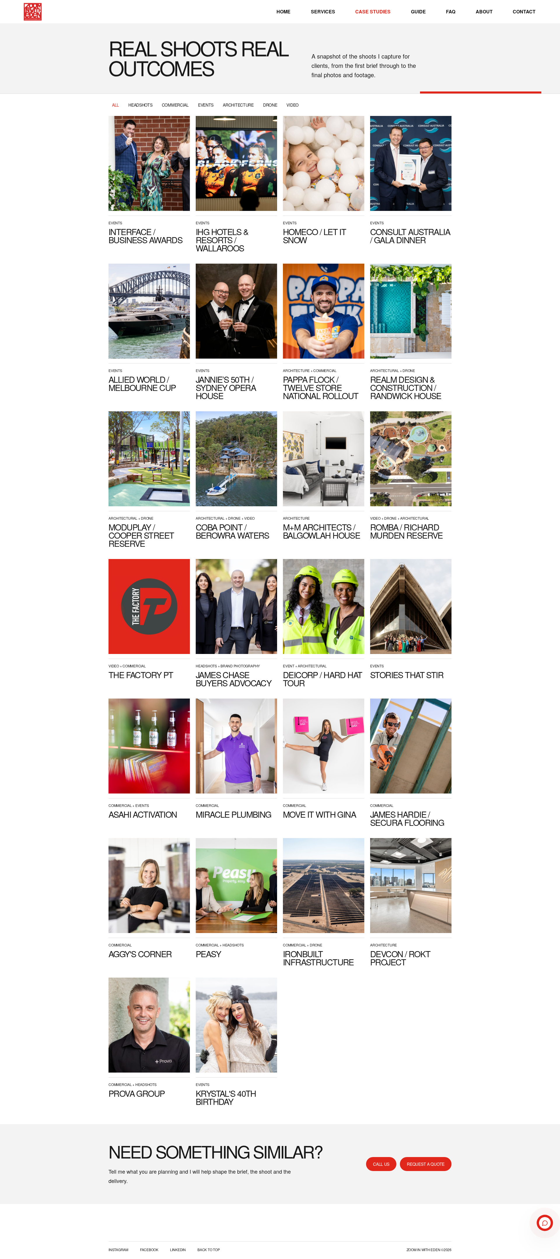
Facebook (149, 1249)
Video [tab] (292, 105)
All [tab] (115, 105)
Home (283, 11)
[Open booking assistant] (545, 1223)
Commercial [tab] (175, 105)
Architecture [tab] (238, 105)
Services (323, 11)
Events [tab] (206, 105)
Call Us (381, 1164)
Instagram (118, 1249)
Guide (418, 11)
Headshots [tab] (140, 105)
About (484, 11)
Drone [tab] (270, 105)
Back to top (208, 1249)
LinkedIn (178, 1249)
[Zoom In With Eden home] (32, 11)
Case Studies (373, 11)
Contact (524, 11)
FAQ (450, 11)
